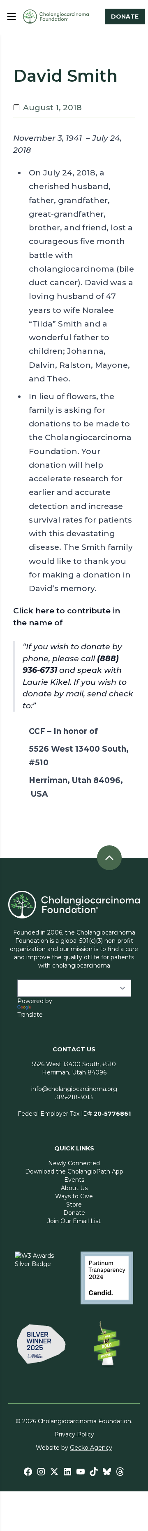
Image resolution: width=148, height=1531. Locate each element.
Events (74, 1179)
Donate (74, 1212)
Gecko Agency (91, 1447)
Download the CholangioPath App (74, 1171)
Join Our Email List (74, 1221)
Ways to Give (74, 1196)
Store (74, 1204)
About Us (74, 1188)
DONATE (125, 16)
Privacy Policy (74, 1434)
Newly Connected (74, 1163)
